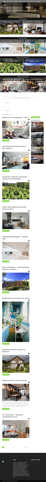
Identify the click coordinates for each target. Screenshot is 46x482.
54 (12, 447)
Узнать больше (6, 140)
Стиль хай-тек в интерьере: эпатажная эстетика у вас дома (37, 134)
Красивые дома (23, 19)
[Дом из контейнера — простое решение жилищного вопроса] (34, 66)
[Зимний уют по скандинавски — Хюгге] (11, 85)
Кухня (23, 1)
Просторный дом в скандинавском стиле (34, 21)
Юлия (33, 129)
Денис (33, 145)
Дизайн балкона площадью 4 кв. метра (34, 41)
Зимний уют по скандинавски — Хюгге (11, 79)
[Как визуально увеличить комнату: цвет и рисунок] (15, 160)
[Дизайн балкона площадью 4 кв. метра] (34, 47)
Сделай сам (32, 1)
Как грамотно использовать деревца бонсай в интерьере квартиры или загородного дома (37, 142)
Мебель (20, 1)
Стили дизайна (37, 1)
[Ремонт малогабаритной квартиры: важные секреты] (15, 220)
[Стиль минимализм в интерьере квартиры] (37, 159)
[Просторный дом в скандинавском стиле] (34, 27)
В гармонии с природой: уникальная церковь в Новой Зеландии (11, 61)
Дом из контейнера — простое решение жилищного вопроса (34, 61)
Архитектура (16, 1)
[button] (42, 3)
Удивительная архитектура (23, 57)
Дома (7, 1)
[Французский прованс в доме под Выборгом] (11, 27)
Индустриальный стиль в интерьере (34, 79)
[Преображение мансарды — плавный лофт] (11, 47)
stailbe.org (7, 102)
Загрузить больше (23, 35)
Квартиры (11, 1)
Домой (3, 115)
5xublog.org (7, 110)
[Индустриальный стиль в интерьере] (34, 85)
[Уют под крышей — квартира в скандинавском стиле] (15, 429)
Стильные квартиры (23, 38)
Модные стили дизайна (23, 76)
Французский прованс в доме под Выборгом (11, 22)
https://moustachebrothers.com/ (7, 114)
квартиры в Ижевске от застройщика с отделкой (21, 97)
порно (3, 106)
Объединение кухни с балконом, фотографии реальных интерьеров (37, 151)
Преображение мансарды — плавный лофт (11, 41)
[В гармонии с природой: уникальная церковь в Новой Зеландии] (11, 66)
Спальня (27, 1)
